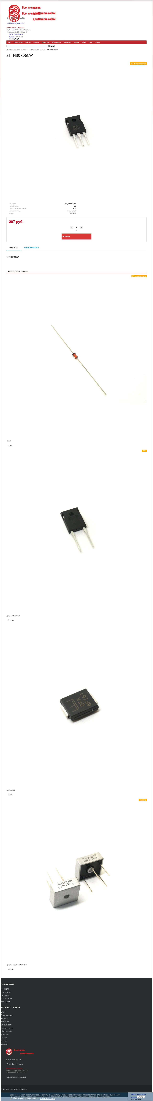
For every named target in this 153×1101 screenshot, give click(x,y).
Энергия (36, 42)
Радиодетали (18, 42)
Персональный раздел (16, 1076)
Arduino (28, 42)
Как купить (6, 992)
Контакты (5, 1001)
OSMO (84, 42)
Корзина (12, 37)
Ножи (91, 42)
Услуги (97, 42)
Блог (9, 42)
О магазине (6, 998)
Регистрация (19, 34)
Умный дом (45, 42)
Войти (11, 34)
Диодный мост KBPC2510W (17, 965)
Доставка (5, 995)
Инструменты (56, 42)
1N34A (9, 441)
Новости (5, 989)
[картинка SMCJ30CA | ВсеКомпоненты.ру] (76, 706)
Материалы (67, 42)
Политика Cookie (47, 1098)
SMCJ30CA (11, 790)
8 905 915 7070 (16, 18)
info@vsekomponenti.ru (15, 23)
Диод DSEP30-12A (13, 615)
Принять (141, 1097)
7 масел (76, 42)
